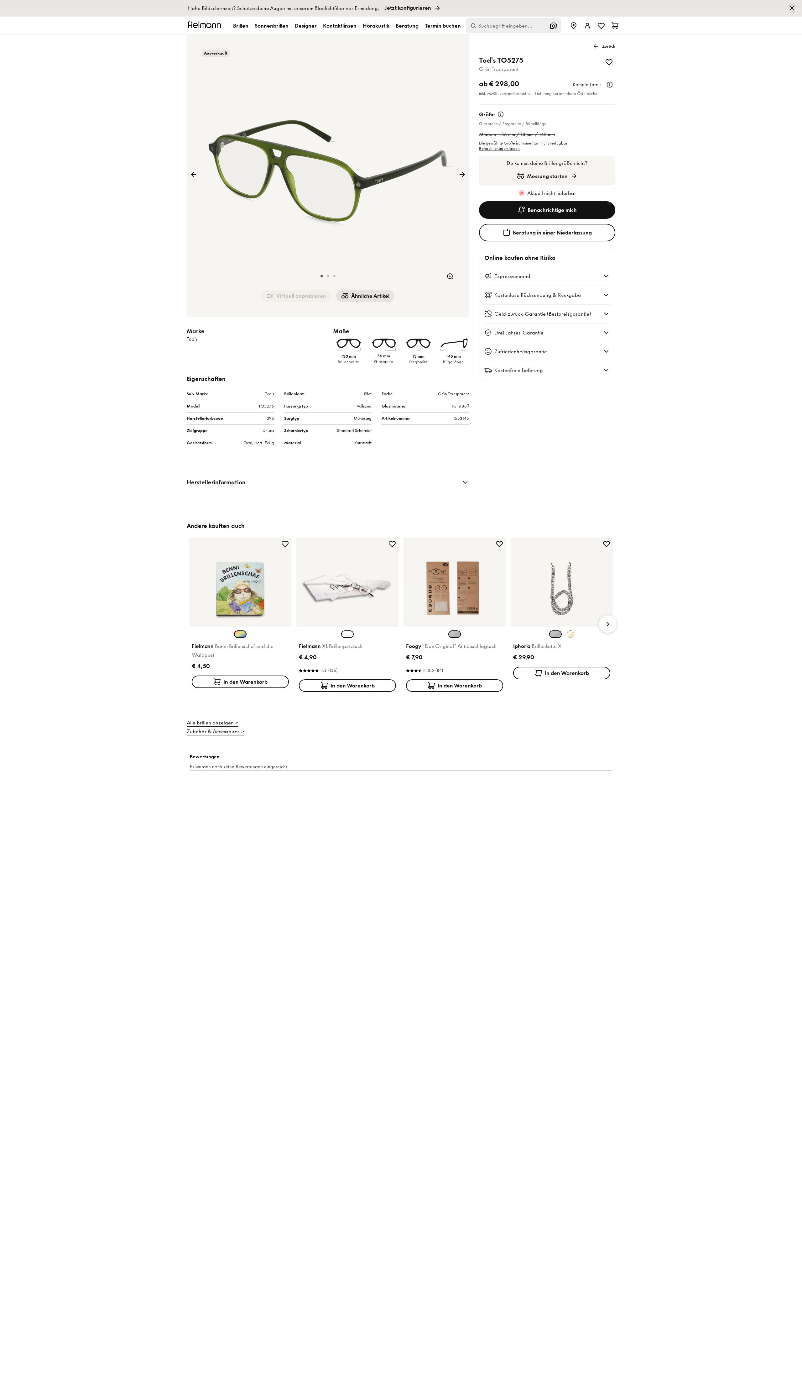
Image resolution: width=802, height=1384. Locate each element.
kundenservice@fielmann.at (398, 746)
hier (449, 752)
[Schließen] (470, 580)
